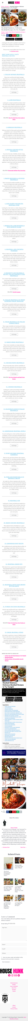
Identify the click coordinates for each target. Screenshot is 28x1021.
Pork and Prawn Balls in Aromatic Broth (13, 731)
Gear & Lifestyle (14, 986)
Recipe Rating (4, 923)
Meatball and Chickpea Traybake (11, 715)
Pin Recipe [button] (18, 697)
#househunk (21, 753)
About (14, 1005)
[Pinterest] (19, 975)
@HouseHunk (13, 753)
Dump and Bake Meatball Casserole (12, 730)
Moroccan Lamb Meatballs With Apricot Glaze (14, 714)
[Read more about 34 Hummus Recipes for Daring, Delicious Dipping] (8, 898)
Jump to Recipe (10, 39)
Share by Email (10, 700)
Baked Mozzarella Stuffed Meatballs (12, 711)
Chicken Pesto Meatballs (10, 724)
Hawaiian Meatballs (9, 708)
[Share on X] (10, 35)
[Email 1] (15, 975)
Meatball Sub (7, 732)
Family (14, 984)
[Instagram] (12, 975)
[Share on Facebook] (7, 35)
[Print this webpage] (20, 35)
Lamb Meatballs (8, 707)
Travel (14, 991)
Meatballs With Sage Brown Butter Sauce (13, 737)
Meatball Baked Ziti (9, 736)
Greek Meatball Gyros (9, 740)
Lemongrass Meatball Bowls (10, 728)
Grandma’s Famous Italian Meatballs (12, 727)
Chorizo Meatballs (8, 726)
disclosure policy (14, 51)
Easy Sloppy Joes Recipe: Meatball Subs (13, 712)
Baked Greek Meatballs (9, 723)
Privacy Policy (14, 1008)
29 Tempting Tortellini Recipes (18, 904)
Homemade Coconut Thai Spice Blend (19, 866)
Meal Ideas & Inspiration (15, 32)
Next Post (24, 847)
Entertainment (14, 983)
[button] (3, 695)
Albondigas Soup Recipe (10, 735)
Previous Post (5, 847)
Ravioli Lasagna (16, 292)
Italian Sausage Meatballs (10, 706)
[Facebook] (9, 975)
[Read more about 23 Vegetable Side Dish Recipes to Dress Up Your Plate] (19, 882)
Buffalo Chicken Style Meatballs (11, 710)
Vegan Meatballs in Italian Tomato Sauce (13, 722)
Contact (14, 1007)
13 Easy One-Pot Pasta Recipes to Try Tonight (15, 655)
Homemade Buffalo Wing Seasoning (16, 170)
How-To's (14, 988)
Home (2, 6)
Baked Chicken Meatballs (10, 733)
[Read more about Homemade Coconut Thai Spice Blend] (19, 860)
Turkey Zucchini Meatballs (10, 739)
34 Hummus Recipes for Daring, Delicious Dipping (7, 905)
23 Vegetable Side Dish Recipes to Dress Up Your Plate (19, 889)
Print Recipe (19, 39)
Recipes (7, 6)
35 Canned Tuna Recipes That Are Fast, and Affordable (8, 888)
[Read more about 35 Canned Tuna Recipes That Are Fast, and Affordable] (8, 882)
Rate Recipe (19, 700)
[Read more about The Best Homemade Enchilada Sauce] (8, 863)
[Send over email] (17, 35)
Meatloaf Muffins (9, 657)
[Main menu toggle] (2, 2)
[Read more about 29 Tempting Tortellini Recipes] (19, 898)
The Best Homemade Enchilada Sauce (7, 873)
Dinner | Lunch (5, 32)
